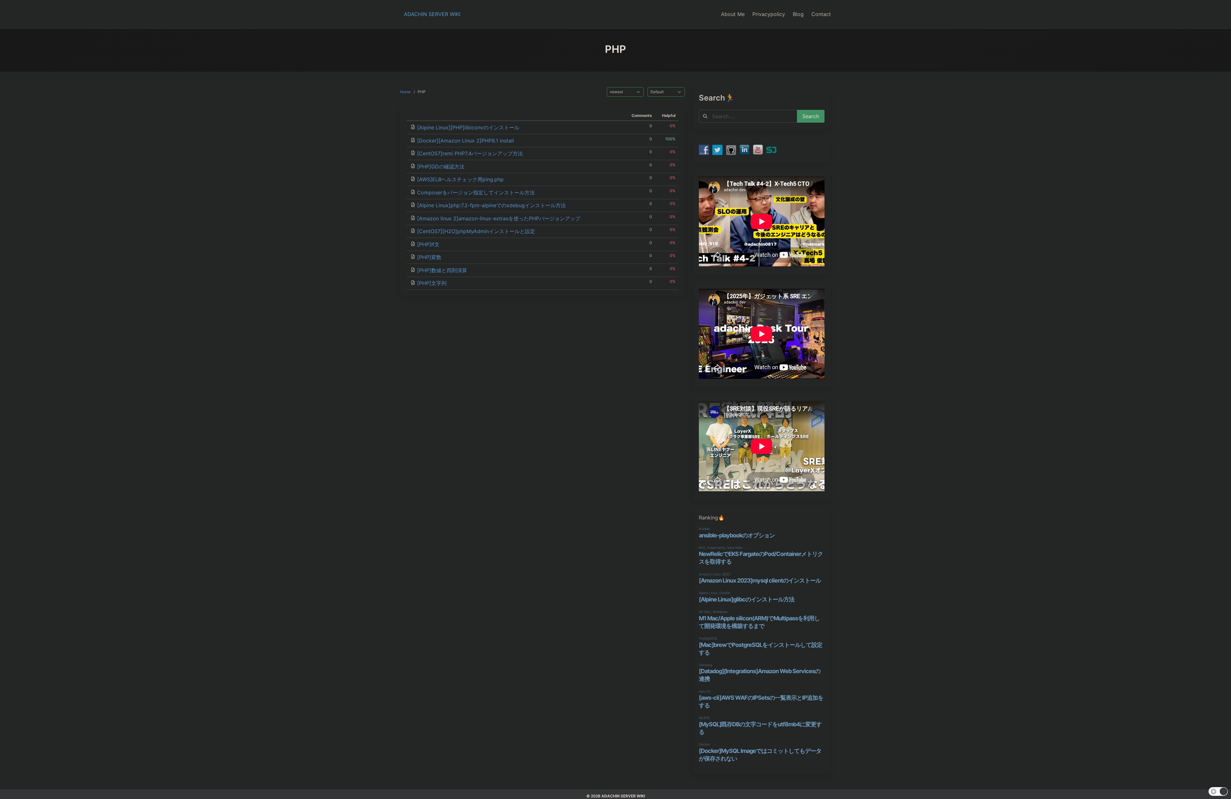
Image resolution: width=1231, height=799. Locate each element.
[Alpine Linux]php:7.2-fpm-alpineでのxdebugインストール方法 (491, 205)
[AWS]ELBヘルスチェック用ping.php (460, 179)
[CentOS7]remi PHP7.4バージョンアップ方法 (470, 153)
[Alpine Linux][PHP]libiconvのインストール (468, 127)
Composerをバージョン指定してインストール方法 (476, 192)
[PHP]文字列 (432, 283)
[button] (1218, 791)
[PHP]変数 (429, 257)
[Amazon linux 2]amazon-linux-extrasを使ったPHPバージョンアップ (498, 218)
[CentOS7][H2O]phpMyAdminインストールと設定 (476, 231)
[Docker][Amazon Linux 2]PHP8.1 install (465, 140)
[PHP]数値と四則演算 (442, 270)
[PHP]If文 (428, 244)
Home (405, 91)
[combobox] (748, 116)
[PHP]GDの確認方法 (441, 166)
